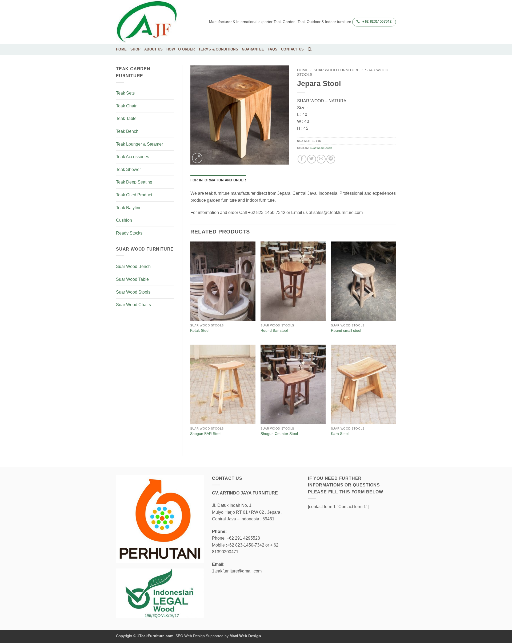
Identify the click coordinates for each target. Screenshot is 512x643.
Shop (135, 49)
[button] (197, 158)
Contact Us (292, 49)
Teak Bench (127, 131)
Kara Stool (340, 433)
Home (121, 49)
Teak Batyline (129, 207)
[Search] (310, 49)
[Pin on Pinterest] (330, 159)
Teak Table (126, 118)
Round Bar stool (274, 330)
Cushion (124, 220)
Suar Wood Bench (133, 266)
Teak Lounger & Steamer (139, 144)
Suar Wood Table (132, 279)
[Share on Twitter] (311, 159)
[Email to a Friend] (321, 159)
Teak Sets (125, 93)
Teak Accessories (132, 156)
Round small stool (346, 330)
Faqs (272, 49)
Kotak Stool (199, 330)
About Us (153, 49)
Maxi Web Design (245, 636)
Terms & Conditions (218, 49)
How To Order (180, 49)
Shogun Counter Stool (279, 433)
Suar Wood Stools (133, 292)
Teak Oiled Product (134, 195)
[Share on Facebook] (302, 159)
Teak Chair (126, 106)
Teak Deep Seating (134, 182)
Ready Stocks (129, 233)
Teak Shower (128, 169)
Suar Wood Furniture (336, 70)
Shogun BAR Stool (205, 433)
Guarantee (253, 49)
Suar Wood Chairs (133, 304)
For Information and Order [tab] (218, 180)
